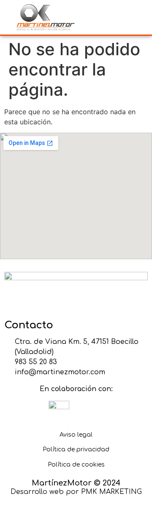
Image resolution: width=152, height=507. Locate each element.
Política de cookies (76, 464)
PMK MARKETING (111, 492)
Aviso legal (76, 435)
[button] (111, 17)
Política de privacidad (76, 449)
